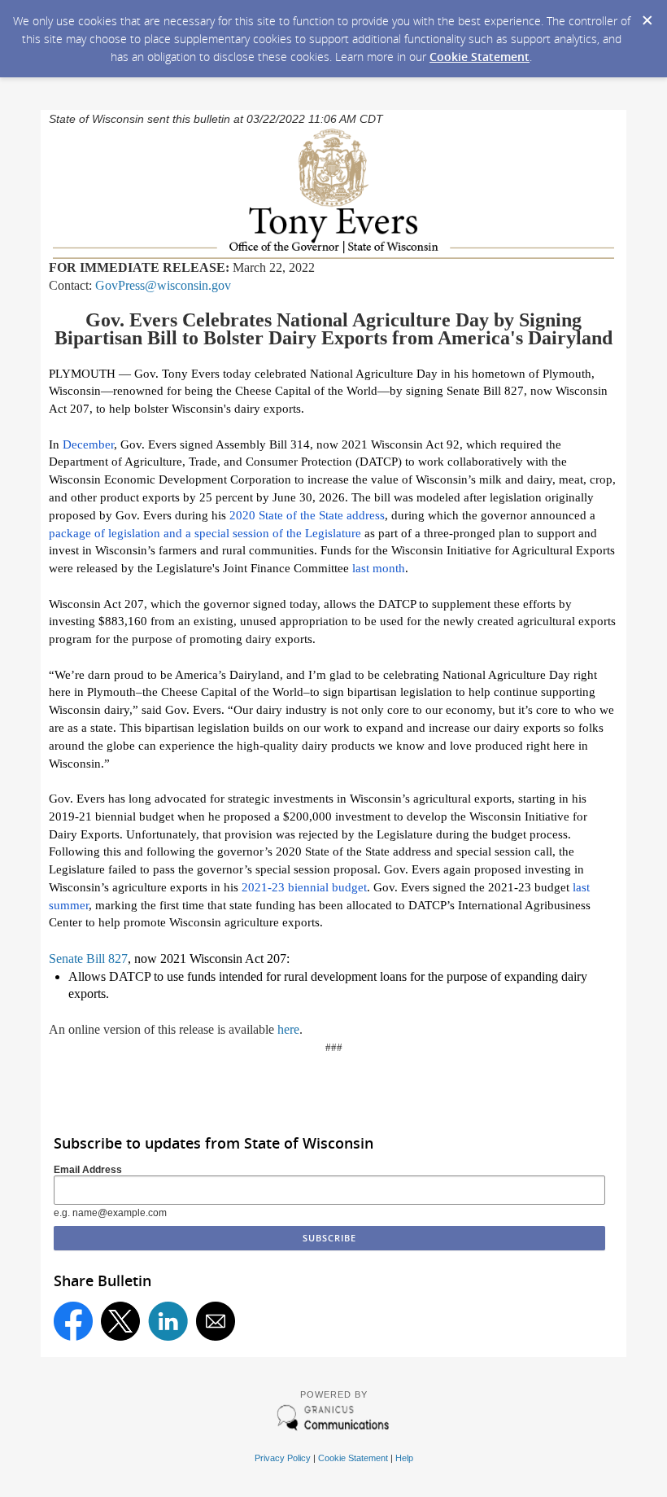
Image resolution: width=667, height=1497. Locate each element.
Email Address (88, 1169)
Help (404, 1458)
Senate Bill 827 (88, 958)
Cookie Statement (479, 56)
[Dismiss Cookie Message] (646, 15)
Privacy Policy (283, 1458)
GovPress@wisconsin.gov (163, 285)
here (288, 1029)
